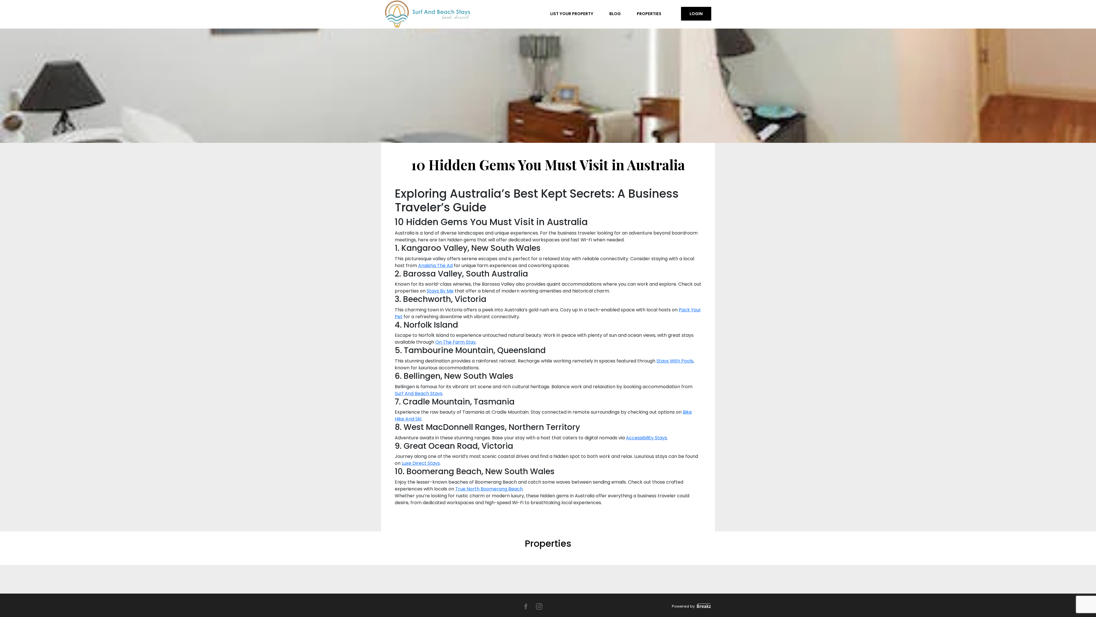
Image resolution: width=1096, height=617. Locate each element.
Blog (615, 14)
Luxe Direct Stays (421, 463)
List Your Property (571, 14)
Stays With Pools (674, 361)
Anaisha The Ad (435, 265)
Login (696, 14)
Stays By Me (440, 291)
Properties (649, 14)
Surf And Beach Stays (418, 393)
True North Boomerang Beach (489, 489)
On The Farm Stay (455, 342)
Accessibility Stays (646, 437)
